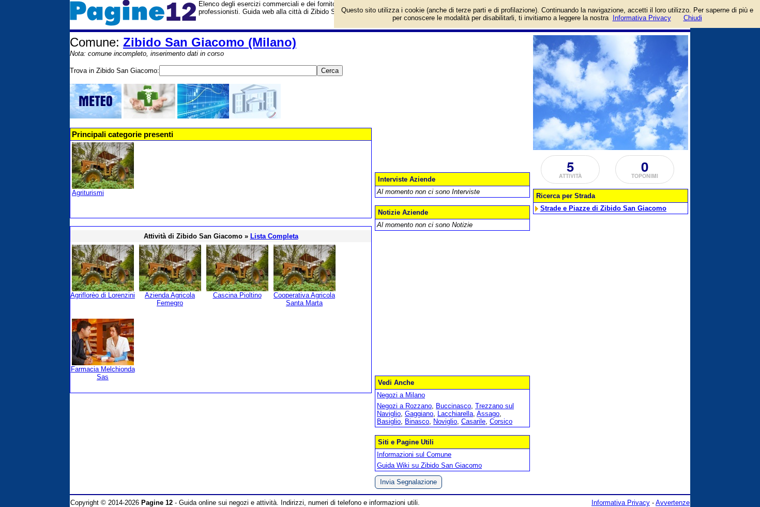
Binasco (417, 421)
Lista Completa (274, 236)
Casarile (473, 421)
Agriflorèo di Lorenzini (102, 295)
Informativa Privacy (620, 502)
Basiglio (389, 421)
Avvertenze (673, 502)
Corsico (501, 421)
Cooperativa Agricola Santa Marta (304, 299)
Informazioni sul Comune (414, 454)
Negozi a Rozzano (404, 406)
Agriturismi (88, 193)
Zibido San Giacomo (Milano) (209, 42)
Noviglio (445, 421)
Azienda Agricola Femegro (170, 299)
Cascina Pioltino (237, 295)
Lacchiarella (455, 413)
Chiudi (692, 18)
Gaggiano (419, 413)
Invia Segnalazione (408, 482)
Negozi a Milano (401, 395)
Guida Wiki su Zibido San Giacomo (429, 465)
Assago (488, 413)
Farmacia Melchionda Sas (103, 373)
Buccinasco (453, 406)
